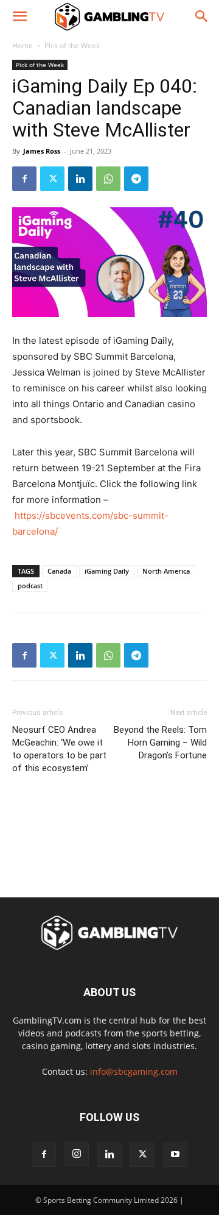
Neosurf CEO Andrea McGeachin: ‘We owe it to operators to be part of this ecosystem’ (59, 749)
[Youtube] (175, 1154)
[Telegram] (136, 178)
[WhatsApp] (108, 178)
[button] (19, 16)
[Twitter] (52, 178)
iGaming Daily (107, 570)
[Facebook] (24, 178)
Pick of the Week (72, 45)
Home (22, 45)
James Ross (41, 150)
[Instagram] (76, 1154)
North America (166, 570)
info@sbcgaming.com (134, 1071)
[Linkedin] (80, 178)
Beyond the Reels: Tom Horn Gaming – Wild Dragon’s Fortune (160, 742)
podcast (30, 585)
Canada (59, 570)
